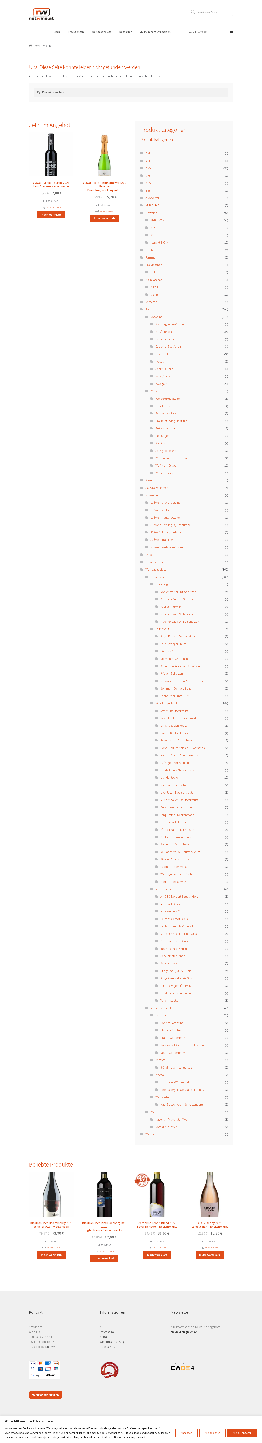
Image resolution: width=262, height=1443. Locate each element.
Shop (57, 32)
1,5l (152, 272)
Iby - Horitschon (170, 777)
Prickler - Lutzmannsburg (175, 837)
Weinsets (151, 1134)
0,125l (154, 287)
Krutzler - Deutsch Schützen (177, 599)
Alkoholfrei (152, 198)
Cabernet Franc (165, 339)
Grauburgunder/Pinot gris (171, 421)
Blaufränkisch (163, 332)
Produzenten (76, 32)
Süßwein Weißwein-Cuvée (166, 547)
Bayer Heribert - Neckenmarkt (179, 718)
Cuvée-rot (161, 354)
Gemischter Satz (165, 413)
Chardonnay (163, 406)
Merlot (159, 361)
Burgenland (157, 577)
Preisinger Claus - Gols (174, 941)
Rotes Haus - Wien (166, 1127)
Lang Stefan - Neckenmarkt (177, 815)
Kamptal (160, 1060)
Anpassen (186, 1433)
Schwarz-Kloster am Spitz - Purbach (182, 681)
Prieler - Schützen (171, 673)
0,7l (147, 175)
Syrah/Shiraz (163, 376)
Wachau (160, 1075)
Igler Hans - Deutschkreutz (176, 785)
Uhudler (150, 555)
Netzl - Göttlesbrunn (172, 1052)
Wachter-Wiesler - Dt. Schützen (179, 621)
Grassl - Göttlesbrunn (173, 1037)
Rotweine (156, 317)
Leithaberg (162, 629)
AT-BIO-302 (152, 205)
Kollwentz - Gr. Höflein (174, 659)
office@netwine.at (48, 1347)
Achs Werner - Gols (172, 911)
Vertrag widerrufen (45, 1395)
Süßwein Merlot (160, 510)
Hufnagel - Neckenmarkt (175, 763)
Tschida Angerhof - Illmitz (175, 986)
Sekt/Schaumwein (157, 488)
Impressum (107, 1332)
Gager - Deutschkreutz (174, 733)
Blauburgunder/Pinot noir (171, 324)
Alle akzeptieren (242, 1433)
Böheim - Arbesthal (172, 1023)
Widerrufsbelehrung (112, 1342)
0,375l (154, 294)
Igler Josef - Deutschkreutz (176, 792)
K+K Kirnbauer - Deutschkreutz (179, 800)
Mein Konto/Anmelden (157, 32)
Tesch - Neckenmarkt (173, 867)
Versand (105, 1337)
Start (36, 45)
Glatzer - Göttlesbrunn (174, 1030)
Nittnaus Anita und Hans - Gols (178, 933)
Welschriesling (164, 473)
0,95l (148, 183)
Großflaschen (153, 265)
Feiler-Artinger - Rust (173, 644)
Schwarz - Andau (170, 963)
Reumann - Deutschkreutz (176, 844)
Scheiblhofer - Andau (173, 956)
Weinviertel (162, 1097)
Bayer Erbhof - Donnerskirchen (179, 636)
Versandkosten (54, 207)
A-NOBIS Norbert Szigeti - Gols (179, 896)
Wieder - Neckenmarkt (174, 882)
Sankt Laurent (164, 369)
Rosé (148, 480)
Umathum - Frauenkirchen (176, 993)
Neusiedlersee (164, 889)
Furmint (150, 257)
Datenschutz (107, 1347)
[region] (131, 1429)
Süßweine (151, 495)
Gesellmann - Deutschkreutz (178, 740)
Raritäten (151, 302)
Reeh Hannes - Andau (173, 948)
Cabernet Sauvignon (168, 346)
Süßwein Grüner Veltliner (165, 502)
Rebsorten (125, 32)
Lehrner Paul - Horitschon (176, 822)
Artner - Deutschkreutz (174, 711)
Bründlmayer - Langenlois (176, 1067)
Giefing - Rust (168, 651)
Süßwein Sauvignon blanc (166, 532)
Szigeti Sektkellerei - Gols (176, 978)
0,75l (148, 168)
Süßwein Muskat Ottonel (165, 517)
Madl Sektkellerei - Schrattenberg (181, 1104)
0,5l (147, 161)
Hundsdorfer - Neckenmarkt (177, 770)
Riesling (160, 443)
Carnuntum (162, 1015)
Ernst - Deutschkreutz (173, 725)
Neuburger (162, 436)
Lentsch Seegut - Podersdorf (178, 926)
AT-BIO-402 (157, 220)
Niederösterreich (161, 1008)
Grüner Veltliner (165, 428)
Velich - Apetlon (170, 1000)
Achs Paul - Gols (170, 904)
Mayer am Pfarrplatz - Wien (172, 1119)
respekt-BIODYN (160, 242)
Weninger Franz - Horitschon (177, 874)
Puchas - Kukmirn (171, 606)
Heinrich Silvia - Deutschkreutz (179, 755)
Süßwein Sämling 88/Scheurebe (170, 525)
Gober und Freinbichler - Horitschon (182, 748)
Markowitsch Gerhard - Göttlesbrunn (182, 1045)
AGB (102, 1327)
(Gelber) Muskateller (168, 398)
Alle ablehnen (212, 1433)
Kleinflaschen (153, 280)
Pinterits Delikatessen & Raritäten (180, 666)
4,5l (147, 190)
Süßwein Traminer (161, 540)
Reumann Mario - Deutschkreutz (180, 852)
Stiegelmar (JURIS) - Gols (175, 971)
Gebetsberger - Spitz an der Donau (182, 1090)
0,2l (147, 153)
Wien (153, 1112)
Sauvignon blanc (165, 451)
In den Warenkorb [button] (51, 214)
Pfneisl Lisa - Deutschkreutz (177, 829)
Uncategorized (154, 562)
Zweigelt (160, 384)
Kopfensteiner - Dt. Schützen (178, 592)
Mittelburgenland (166, 703)
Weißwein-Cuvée (165, 465)
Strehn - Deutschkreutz (174, 859)
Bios (153, 235)
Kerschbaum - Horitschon (176, 807)
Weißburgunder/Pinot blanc (172, 458)
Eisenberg (161, 584)
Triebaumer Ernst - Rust (174, 696)
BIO (152, 228)
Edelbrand (152, 250)
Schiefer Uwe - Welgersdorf (177, 614)
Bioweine (151, 213)
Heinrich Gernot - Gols (174, 919)
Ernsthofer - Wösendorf (174, 1082)
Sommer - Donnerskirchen (176, 688)
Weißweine (157, 391)
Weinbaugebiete (101, 32)
